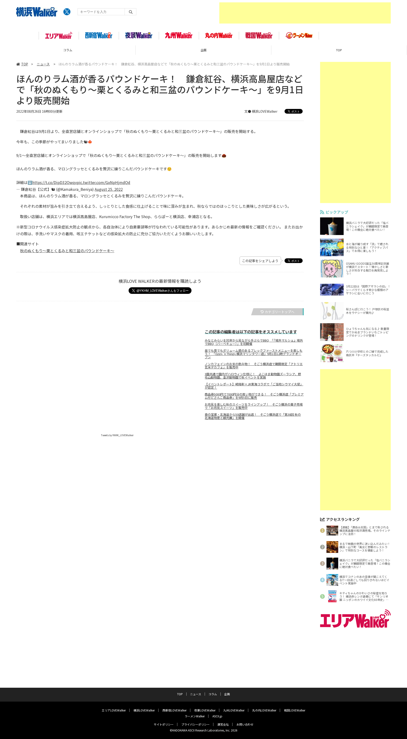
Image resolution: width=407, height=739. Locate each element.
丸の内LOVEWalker (264, 710)
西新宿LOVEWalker (175, 710)
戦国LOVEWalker (294, 710)
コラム (212, 694)
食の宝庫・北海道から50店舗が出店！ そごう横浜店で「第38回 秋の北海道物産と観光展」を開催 (253, 416)
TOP (203, 50)
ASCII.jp (217, 716)
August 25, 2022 (109, 189)
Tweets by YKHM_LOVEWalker (117, 435)
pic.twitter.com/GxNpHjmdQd (103, 182)
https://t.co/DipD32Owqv (54, 182)
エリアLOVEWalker (114, 710)
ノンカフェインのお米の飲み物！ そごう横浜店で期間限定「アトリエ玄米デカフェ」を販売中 (254, 365)
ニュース (339, 50)
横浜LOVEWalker (144, 710)
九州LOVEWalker (233, 710)
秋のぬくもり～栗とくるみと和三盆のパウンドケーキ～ (67, 250)
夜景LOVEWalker (205, 710)
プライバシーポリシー (195, 724)
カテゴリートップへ (279, 311)
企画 (68, 50)
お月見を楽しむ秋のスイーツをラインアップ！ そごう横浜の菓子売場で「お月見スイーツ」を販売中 (254, 406)
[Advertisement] (305, 13)
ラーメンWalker (195, 716)
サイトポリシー (164, 724)
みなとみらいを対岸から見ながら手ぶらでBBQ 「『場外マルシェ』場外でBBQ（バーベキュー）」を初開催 (254, 342)
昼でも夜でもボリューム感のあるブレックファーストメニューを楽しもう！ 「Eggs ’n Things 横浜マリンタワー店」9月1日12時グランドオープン (253, 354)
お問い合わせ (244, 724)
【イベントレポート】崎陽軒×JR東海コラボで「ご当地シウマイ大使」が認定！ (254, 386)
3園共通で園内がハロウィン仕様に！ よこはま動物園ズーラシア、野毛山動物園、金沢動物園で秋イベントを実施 (253, 375)
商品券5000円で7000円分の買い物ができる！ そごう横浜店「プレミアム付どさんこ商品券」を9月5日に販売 (254, 396)
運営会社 (223, 724)
